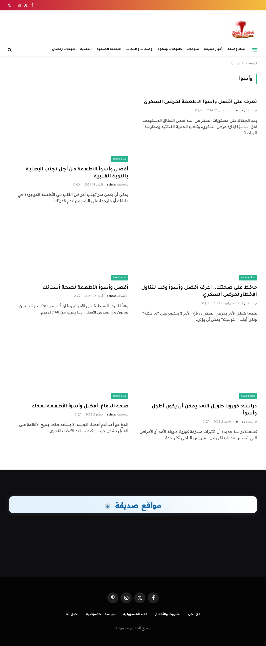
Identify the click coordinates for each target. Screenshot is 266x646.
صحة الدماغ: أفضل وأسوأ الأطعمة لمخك (79, 406)
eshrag (240, 110)
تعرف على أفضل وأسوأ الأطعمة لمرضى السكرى (200, 102)
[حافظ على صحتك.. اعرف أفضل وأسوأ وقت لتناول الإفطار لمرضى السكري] (197, 246)
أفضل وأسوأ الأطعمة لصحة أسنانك (85, 288)
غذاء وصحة (236, 49)
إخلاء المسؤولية (136, 614)
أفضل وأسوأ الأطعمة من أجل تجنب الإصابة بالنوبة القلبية (77, 173)
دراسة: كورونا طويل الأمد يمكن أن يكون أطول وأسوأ (204, 410)
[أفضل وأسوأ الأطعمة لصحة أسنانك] (68, 246)
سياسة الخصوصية (101, 614)
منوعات (193, 49)
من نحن (194, 614)
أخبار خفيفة (213, 49)
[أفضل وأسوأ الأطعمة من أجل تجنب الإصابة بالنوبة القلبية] (68, 128)
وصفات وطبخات (139, 49)
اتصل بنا (72, 614)
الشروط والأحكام (168, 614)
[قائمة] (254, 49)
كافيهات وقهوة (170, 49)
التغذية (86, 49)
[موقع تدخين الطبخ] (243, 29)
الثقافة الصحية (109, 49)
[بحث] (10, 50)
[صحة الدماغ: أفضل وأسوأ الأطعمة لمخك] (68, 365)
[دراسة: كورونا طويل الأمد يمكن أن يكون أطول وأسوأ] (197, 365)
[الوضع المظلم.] (10, 5)
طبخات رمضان (63, 49)
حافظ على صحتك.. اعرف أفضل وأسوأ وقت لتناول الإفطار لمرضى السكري (199, 291)
